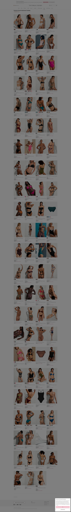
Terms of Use (68, 504)
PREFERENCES (63, 509)
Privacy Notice (63, 504)
